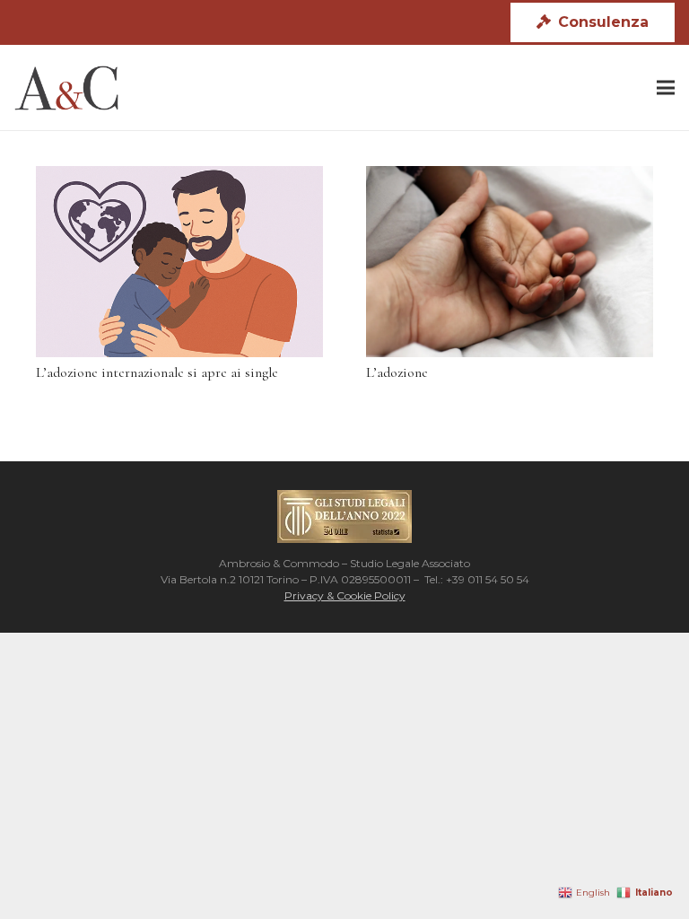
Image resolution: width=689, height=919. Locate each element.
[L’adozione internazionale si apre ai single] (179, 261)
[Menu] (665, 88)
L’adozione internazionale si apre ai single (157, 372)
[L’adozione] (509, 261)
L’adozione (397, 372)
